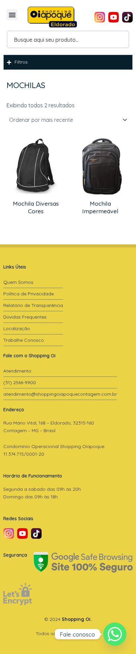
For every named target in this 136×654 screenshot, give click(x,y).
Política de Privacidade (28, 294)
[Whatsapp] (114, 634)
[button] (12, 14)
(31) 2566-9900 (19, 382)
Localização (16, 328)
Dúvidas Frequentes (25, 317)
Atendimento (17, 371)
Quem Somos (18, 282)
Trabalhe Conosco (23, 340)
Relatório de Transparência (33, 305)
